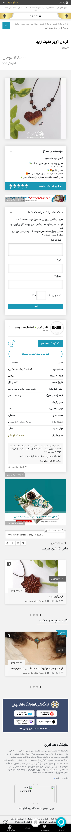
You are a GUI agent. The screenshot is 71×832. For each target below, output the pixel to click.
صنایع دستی (57, 24)
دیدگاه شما (55, 240)
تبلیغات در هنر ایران (15, 474)
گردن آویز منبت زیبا (52, 42)
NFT (35, 10)
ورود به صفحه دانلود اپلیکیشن (37, 728)
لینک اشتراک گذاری (53, 530)
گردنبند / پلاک (25, 369)
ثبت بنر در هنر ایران (15, 199)
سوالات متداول (35, 7)
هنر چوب (25, 24)
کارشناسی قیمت (10, 7)
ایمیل (57, 276)
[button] (35, 151)
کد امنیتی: (56, 295)
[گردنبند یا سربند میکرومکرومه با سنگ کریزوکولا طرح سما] (35, 649)
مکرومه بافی (28, 673)
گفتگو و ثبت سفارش (50, 343)
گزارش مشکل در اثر (16, 467)
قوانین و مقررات (47, 460)
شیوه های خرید (61, 7)
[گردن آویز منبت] (35, 577)
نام (59, 260)
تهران (53, 578)
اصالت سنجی (23, 7)
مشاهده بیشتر (62, 778)
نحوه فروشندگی (47, 7)
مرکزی (64, 48)
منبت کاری (13, 369)
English (14, 2)
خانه (67, 24)
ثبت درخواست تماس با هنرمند (35, 354)
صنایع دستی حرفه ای (40, 24)
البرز (60, 650)
